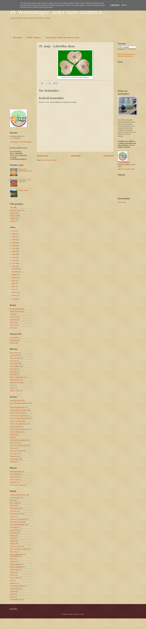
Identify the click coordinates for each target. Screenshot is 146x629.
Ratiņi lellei (13, 374)
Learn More (114, 5)
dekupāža (13, 462)
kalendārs (13, 583)
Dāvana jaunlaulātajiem (17, 309)
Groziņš (12, 516)
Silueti (12, 559)
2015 (14, 254)
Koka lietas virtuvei (16, 522)
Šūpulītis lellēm (15, 391)
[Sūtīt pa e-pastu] (47, 83)
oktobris (14, 274)
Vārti (11, 580)
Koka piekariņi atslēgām (17, 524)
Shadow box (14, 456)
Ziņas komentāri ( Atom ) (49, 160)
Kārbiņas (13, 434)
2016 (14, 251)
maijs (13, 283)
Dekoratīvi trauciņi (16, 210)
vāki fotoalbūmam (15, 599)
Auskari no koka (15, 497)
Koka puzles (14, 363)
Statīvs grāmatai (15, 564)
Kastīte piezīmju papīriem (18, 415)
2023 (14, 231)
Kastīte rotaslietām (16, 421)
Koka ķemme (14, 530)
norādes (12, 221)
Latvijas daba (122, 202)
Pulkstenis (13, 314)
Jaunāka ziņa (42, 156)
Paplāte (12, 543)
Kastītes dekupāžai (16, 432)
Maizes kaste (14, 443)
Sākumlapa (17, 37)
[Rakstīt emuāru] (49, 83)
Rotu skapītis (14, 453)
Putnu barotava (14, 337)
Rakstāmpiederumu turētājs (18, 549)
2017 (14, 248)
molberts (13, 388)
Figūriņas (13, 213)
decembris (15, 269)
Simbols (12, 561)
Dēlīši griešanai (15, 508)
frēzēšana (13, 216)
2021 (14, 237)
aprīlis (14, 286)
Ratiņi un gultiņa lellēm (17, 377)
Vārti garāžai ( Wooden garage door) (25, 170)
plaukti (12, 594)
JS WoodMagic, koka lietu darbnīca (56, 11)
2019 (14, 243)
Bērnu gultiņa (14, 353)
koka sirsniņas (14, 325)
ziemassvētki (14, 343)
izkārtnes (13, 218)
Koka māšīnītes (15, 358)
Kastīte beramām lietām (17, 407)
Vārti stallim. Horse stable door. (25, 180)
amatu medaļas (14, 317)
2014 (14, 257)
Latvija (12, 538)
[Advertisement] (49, 27)
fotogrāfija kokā (14, 320)
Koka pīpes (13, 527)
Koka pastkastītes (16, 471)
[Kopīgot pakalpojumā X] (52, 83)
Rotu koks (13, 552)
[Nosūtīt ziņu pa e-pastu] (41, 83)
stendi (12, 597)
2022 (14, 234)
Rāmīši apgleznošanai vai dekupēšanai (18, 555)
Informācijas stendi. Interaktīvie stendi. (63, 37)
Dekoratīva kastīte (16, 400)
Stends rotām (14, 570)
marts (13, 289)
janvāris (14, 295)
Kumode (12, 535)
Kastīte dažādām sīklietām (18, 410)
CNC (11, 207)
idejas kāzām (14, 322)
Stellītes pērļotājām (16, 567)
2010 (14, 299)
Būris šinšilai (14, 503)
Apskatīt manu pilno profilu (126, 169)
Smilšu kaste (14, 479)
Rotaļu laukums (15, 380)
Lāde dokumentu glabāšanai (19, 440)
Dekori (12, 505)
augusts (14, 277)
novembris (15, 272)
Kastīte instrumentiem (17, 413)
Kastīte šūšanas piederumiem (19, 429)
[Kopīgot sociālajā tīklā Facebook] (54, 83)
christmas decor (15, 340)
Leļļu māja (13, 369)
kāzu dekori (13, 328)
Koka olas (13, 361)
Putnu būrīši (14, 477)
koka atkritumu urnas (16, 485)
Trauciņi (12, 575)
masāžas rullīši (15, 589)
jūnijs (13, 280)
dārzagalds (13, 482)
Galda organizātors (16, 514)
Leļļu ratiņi (13, 372)
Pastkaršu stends (15, 546)
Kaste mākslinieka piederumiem (20, 403)
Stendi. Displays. (34, 37)
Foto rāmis (13, 511)
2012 (14, 263)
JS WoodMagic (125, 162)
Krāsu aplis (13, 533)
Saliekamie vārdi (15, 382)
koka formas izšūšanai (17, 586)
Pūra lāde (13, 448)
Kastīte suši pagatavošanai (18, 424)
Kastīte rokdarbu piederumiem (19, 418)
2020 (14, 240)
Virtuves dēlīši (14, 578)
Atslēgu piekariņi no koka (18, 495)
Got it (124, 5)
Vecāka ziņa (108, 156)
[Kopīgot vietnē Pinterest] (57, 83)
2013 (14, 260)
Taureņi (12, 572)
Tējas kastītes (14, 459)
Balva (12, 500)
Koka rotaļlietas (15, 366)
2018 (14, 245)
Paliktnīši (13, 541)
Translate (133, 49)
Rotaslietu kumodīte (16, 451)
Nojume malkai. (23, 190)
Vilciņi (12, 385)
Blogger (82, 614)
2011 (14, 266)
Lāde (11, 437)
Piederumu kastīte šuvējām (18, 445)
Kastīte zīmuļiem (15, 426)
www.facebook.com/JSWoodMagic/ (21, 142)
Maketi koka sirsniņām (17, 311)
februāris (14, 292)
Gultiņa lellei (14, 355)
